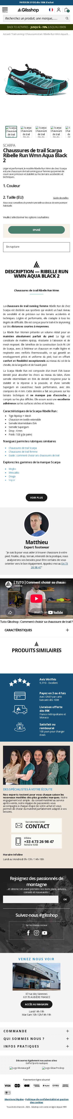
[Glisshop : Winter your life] (28, 10)
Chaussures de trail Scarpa (23, 448)
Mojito (12, 469)
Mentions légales (14, 1099)
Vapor (12, 480)
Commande (15, 1031)
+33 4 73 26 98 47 (39, 841)
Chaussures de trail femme (23, 451)
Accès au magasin (36, 1004)
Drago (12, 476)
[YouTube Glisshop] (44, 933)
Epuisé (36, 230)
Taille (13, 197)
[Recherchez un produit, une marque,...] (67, 18)
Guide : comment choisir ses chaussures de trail (34, 455)
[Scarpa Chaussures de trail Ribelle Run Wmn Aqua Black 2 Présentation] (36, 80)
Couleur (11, 186)
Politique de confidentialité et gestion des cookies (47, 1101)
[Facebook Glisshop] (28, 933)
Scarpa (9, 145)
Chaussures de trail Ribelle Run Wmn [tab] (36, 290)
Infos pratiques (21, 1046)
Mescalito (14, 472)
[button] (36, 630)
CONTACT (37, 826)
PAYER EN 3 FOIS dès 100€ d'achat (36, 2)
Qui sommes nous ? (24, 1039)
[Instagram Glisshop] (36, 933)
